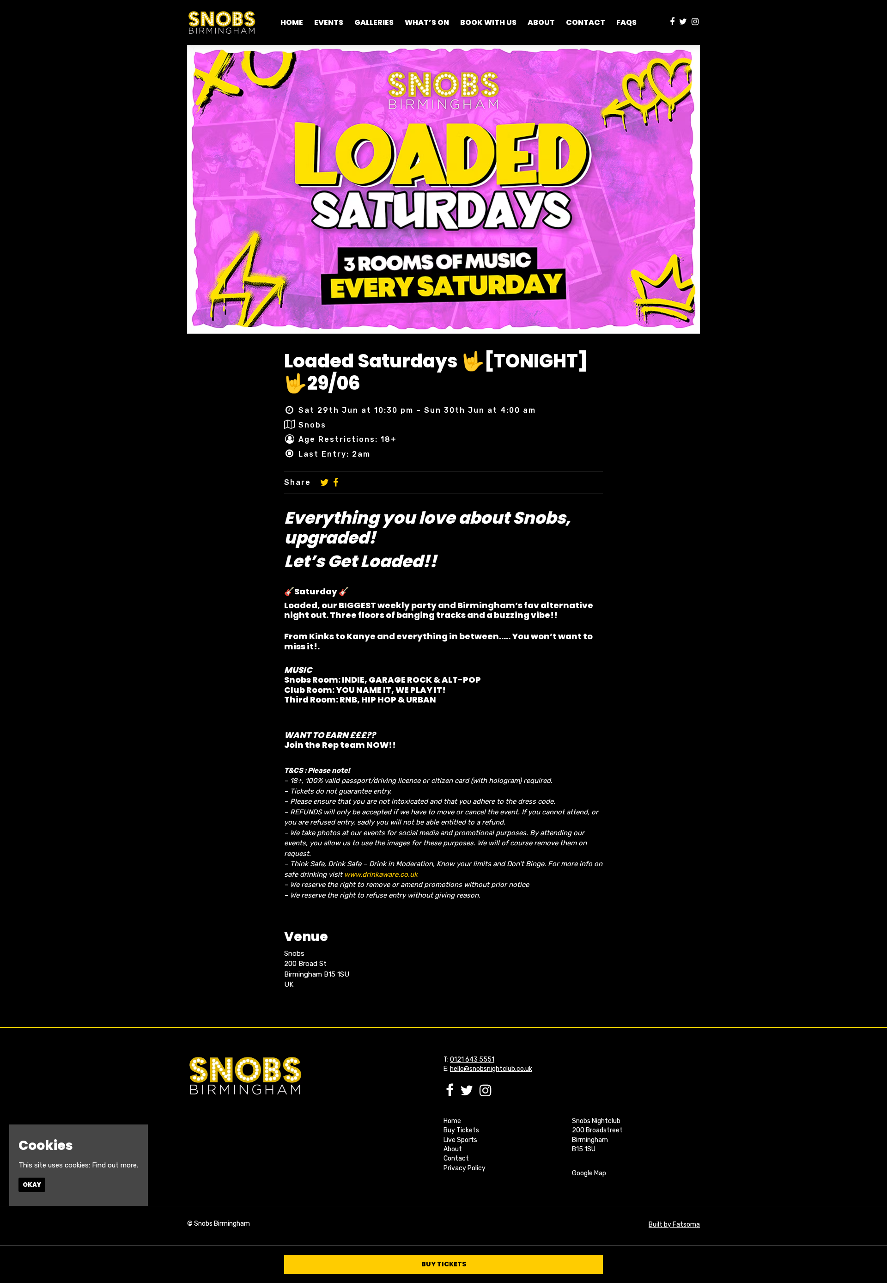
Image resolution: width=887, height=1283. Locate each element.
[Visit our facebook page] (672, 22)
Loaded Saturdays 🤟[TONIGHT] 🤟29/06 (436, 372)
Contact (585, 22)
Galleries (374, 22)
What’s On (427, 22)
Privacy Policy (465, 1168)
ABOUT (541, 22)
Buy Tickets (461, 1130)
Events (328, 22)
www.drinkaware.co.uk (381, 874)
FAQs (626, 22)
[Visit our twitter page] (683, 22)
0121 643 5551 (472, 1059)
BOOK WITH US (488, 22)
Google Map (589, 1173)
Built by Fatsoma (674, 1224)
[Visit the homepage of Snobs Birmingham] (221, 22)
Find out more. (115, 1165)
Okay (32, 1184)
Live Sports (460, 1140)
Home (291, 22)
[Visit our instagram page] (695, 22)
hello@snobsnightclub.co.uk (491, 1069)
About (453, 1149)
